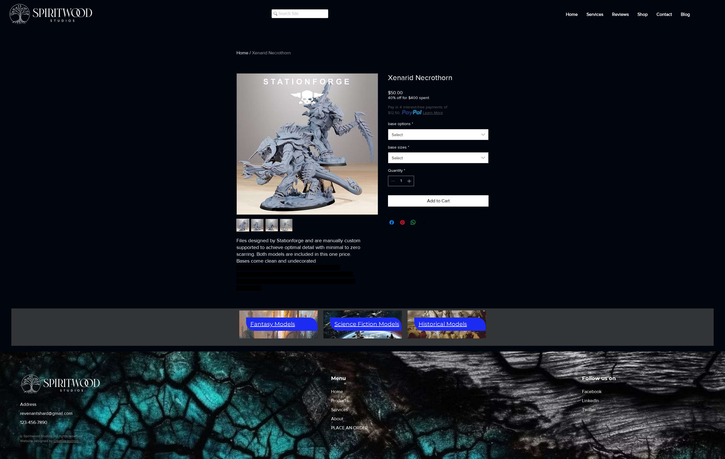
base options (400, 123)
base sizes (398, 147)
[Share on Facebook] (391, 222)
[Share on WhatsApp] (413, 222)
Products (339, 400)
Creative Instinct (66, 441)
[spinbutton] (401, 181)
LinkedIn (590, 400)
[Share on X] (424, 222)
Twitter (589, 409)
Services (339, 409)
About (337, 418)
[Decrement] (392, 181)
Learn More (433, 112)
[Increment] (409, 181)
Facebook (592, 391)
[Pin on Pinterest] (402, 222)
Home (242, 52)
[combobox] (438, 134)
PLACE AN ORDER (349, 427)
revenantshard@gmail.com (46, 413)
